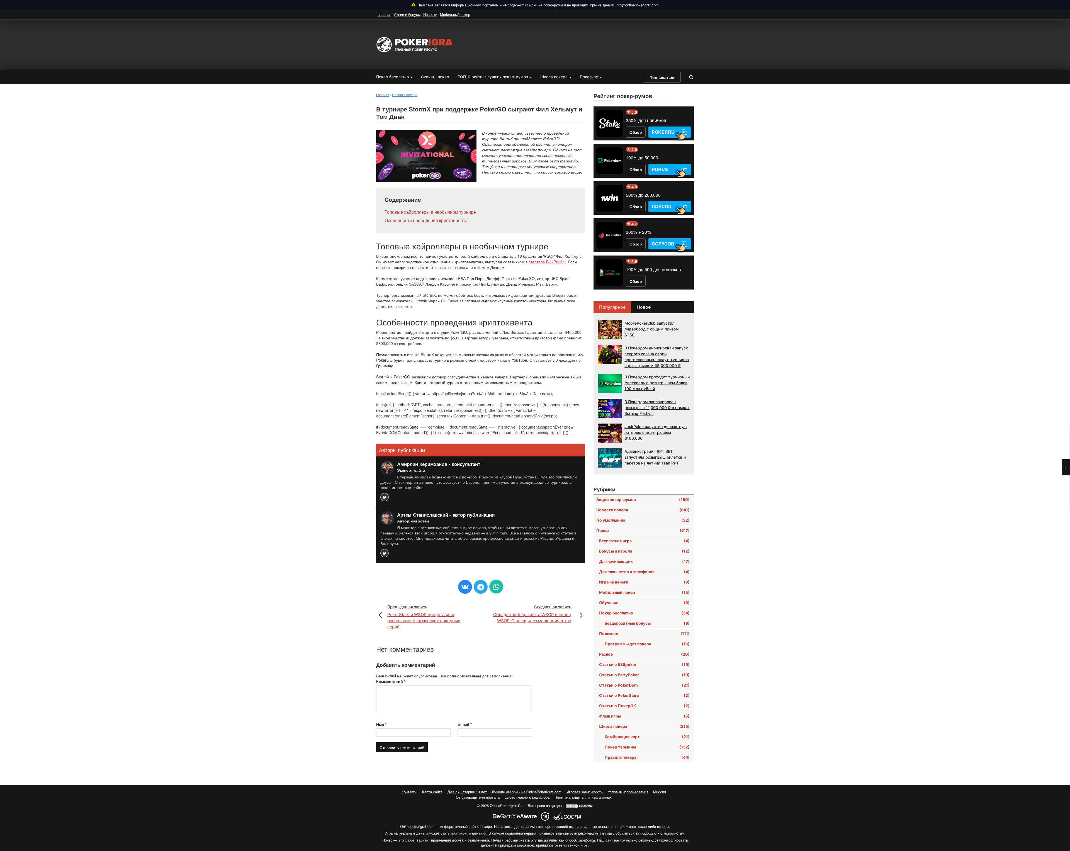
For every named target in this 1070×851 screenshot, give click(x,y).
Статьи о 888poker (644, 664)
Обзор (635, 132)
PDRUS (660, 169)
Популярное (612, 307)
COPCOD (662, 206)
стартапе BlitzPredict (547, 261)
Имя (381, 724)
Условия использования (628, 791)
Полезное (589, 76)
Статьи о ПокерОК (644, 705)
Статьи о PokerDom (644, 685)
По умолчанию (643, 520)
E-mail (465, 724)
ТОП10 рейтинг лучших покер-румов (493, 76)
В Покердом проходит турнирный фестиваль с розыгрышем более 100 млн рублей (657, 383)
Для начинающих (644, 561)
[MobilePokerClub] (609, 272)
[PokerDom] (609, 160)
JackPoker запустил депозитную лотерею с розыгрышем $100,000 (655, 432)
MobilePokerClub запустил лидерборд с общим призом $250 (651, 329)
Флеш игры (644, 716)
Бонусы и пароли (644, 551)
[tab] (613, 307)
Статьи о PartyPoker (644, 674)
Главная (384, 14)
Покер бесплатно (393, 76)
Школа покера (554, 76)
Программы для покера (647, 643)
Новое (644, 307)
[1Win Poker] (609, 198)
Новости (430, 14)
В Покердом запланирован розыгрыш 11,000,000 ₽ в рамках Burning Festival (657, 407)
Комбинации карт (647, 736)
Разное (644, 654)
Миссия (659, 791)
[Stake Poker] (609, 123)
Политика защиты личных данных (583, 797)
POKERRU (663, 132)
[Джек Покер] (609, 235)
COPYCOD (663, 243)
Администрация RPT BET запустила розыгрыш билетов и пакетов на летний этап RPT (655, 457)
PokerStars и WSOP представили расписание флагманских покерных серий (423, 616)
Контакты (409, 791)
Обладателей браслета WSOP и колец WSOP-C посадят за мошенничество (532, 613)
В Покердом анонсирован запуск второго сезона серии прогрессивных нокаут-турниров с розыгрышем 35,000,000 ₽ (656, 357)
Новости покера (643, 509)
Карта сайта (432, 791)
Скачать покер (435, 76)
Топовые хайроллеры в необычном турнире (430, 212)
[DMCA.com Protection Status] (579, 805)
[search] (691, 77)
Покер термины (647, 747)
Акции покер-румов (643, 499)
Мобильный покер (455, 14)
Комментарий (390, 681)
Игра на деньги (644, 582)
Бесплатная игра (644, 540)
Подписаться (662, 77)
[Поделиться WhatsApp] (496, 587)
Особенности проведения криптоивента (426, 220)
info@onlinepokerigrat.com (637, 5)
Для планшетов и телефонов (644, 571)
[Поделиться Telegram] (481, 587)
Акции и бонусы (407, 14)
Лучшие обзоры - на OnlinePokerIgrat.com (526, 791)
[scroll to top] (1058, 817)
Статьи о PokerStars (644, 695)
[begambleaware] (515, 816)
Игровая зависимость (584, 791)
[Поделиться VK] (465, 587)
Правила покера (647, 757)
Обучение (644, 602)
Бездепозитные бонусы (647, 623)
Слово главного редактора (527, 797)
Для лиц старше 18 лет (467, 791)
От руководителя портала (478, 797)
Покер (643, 530)
